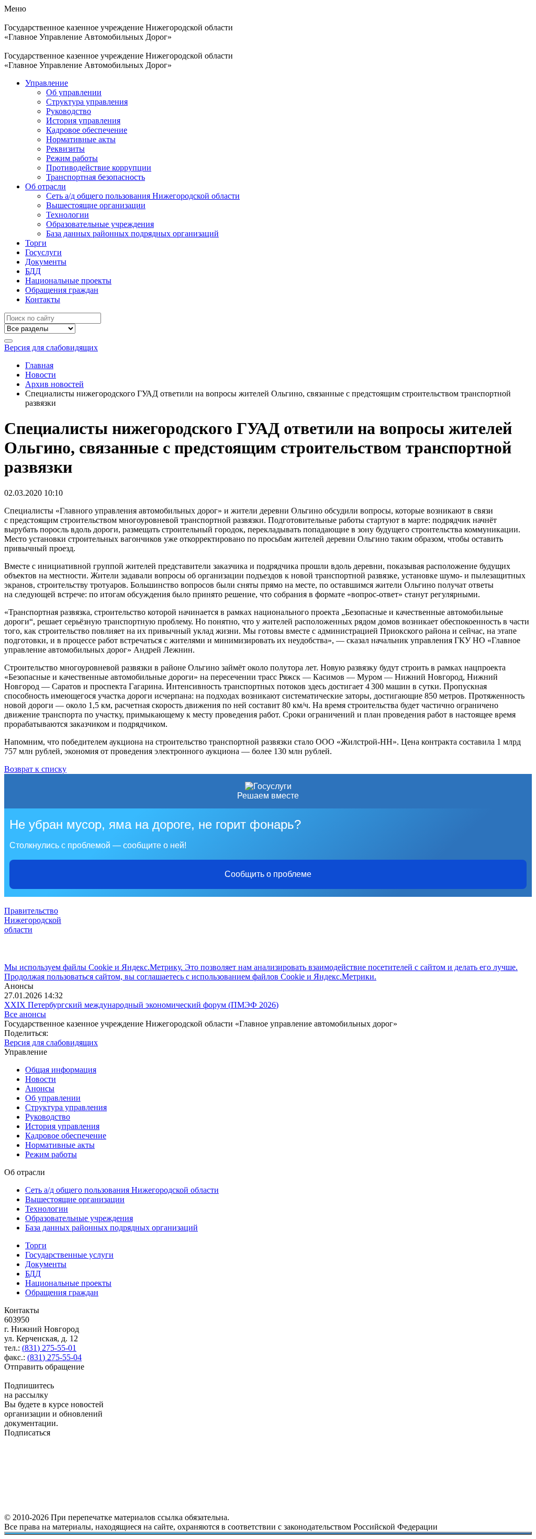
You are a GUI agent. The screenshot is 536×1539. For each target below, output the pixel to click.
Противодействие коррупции (98, 167)
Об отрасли (45, 186)
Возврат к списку (35, 769)
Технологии (67, 214)
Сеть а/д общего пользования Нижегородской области (143, 195)
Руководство (68, 111)
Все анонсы (25, 1014)
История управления (83, 120)
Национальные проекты (68, 280)
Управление (46, 82)
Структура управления (87, 101)
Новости (40, 1079)
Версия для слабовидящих (51, 347)
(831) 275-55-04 (54, 1357)
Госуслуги (43, 252)
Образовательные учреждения (100, 224)
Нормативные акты (81, 139)
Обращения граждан (61, 290)
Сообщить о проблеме (268, 874)
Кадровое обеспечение (86, 130)
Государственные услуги (69, 1254)
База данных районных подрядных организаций (132, 233)
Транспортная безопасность (95, 177)
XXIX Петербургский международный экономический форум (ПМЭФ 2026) (141, 1004)
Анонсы (39, 1088)
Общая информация (60, 1069)
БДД (33, 271)
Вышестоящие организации (96, 205)
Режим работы (72, 158)
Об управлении (74, 92)
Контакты (42, 299)
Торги (36, 242)
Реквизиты (65, 148)
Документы (45, 261)
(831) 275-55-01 (49, 1347)
